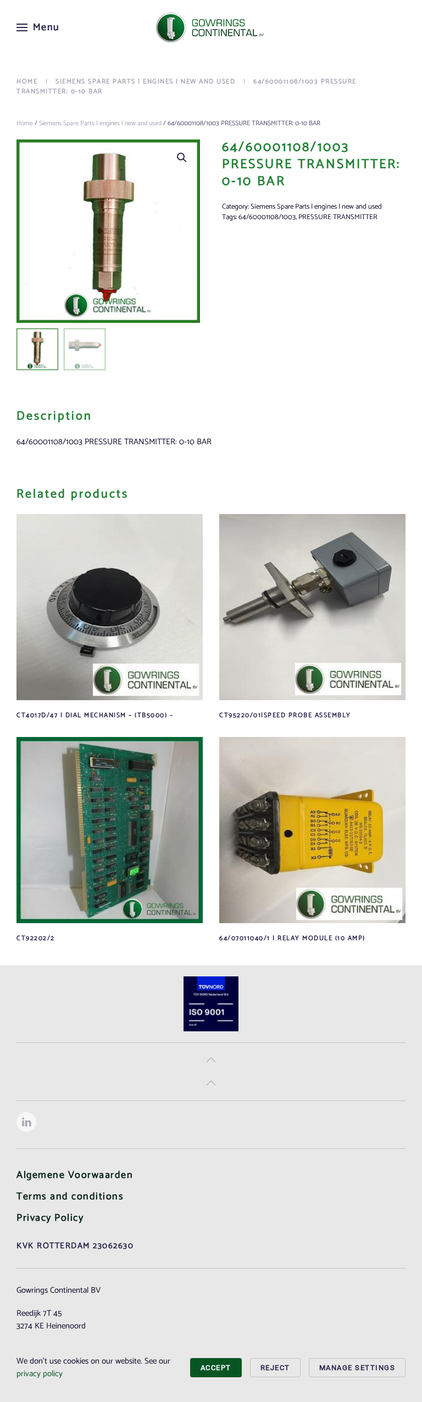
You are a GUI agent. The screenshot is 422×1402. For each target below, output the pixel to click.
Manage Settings (357, 1368)
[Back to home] (211, 27)
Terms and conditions (70, 1196)
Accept (216, 1368)
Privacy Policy (50, 1218)
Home (24, 123)
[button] (38, 27)
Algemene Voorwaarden (74, 1175)
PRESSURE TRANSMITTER (337, 217)
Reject (275, 1368)
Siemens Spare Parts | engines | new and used (100, 123)
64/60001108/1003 (267, 217)
